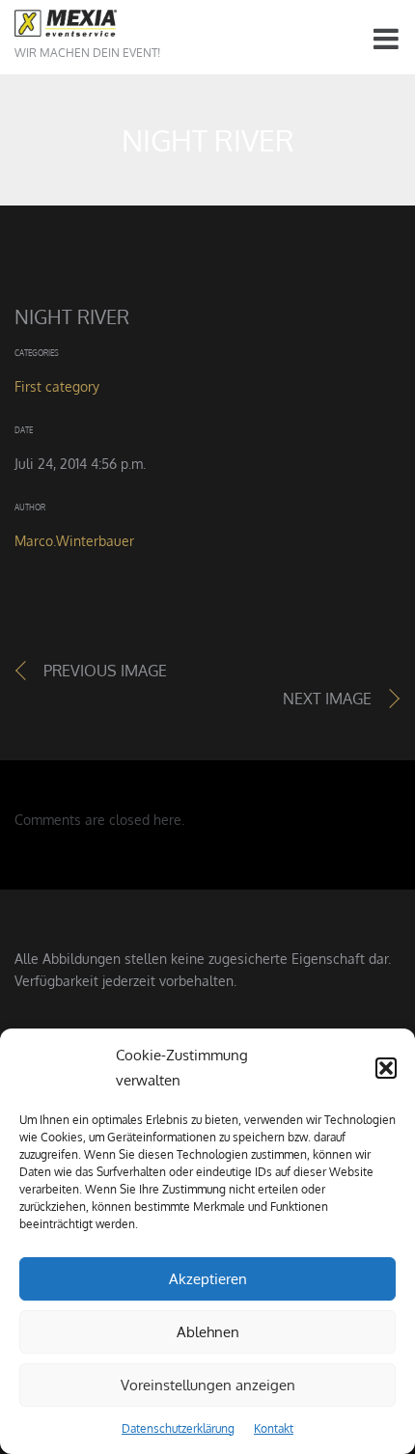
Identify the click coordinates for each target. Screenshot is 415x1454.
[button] (386, 1068)
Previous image (105, 670)
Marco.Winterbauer (74, 541)
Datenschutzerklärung (178, 1428)
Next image (327, 698)
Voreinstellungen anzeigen (208, 1385)
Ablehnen (208, 1332)
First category (56, 386)
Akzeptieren (208, 1279)
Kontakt (273, 1428)
